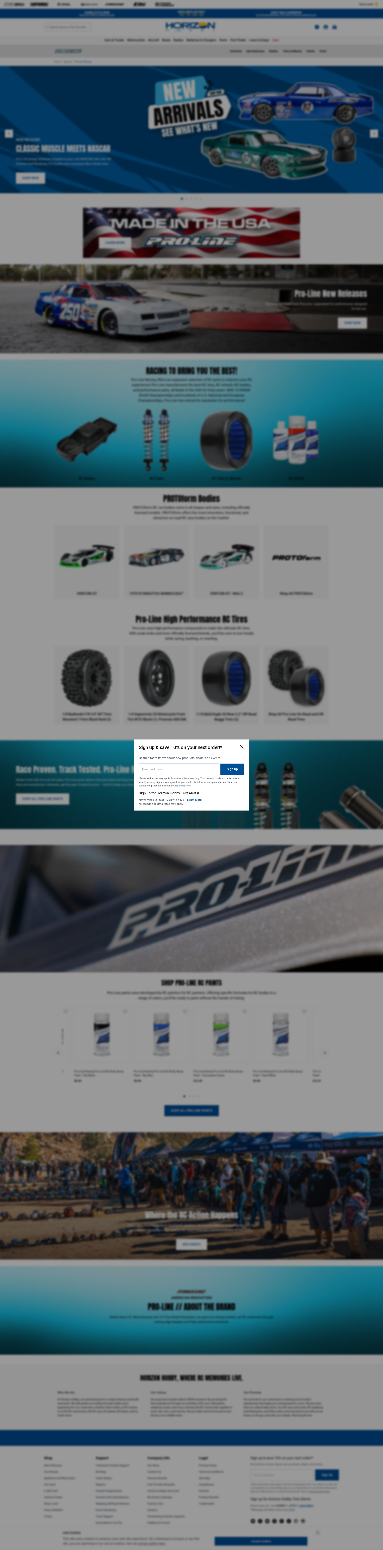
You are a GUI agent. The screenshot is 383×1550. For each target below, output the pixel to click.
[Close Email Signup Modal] (241, 746)
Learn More (194, 799)
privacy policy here (181, 785)
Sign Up (232, 769)
